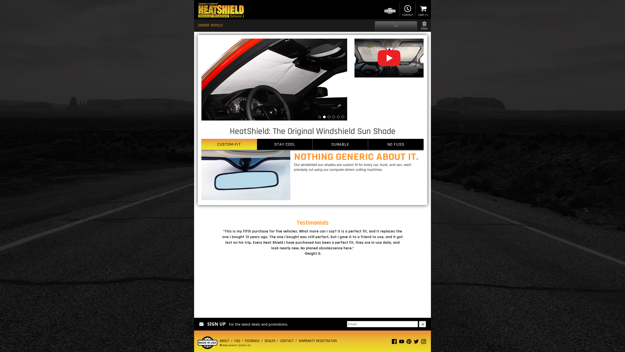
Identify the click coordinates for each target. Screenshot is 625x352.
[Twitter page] (416, 342)
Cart (423, 15)
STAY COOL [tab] (284, 144)
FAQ (237, 341)
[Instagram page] (423, 342)
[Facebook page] (394, 342)
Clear (424, 28)
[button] (212, 80)
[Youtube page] (401, 342)
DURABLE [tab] (340, 144)
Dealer (270, 341)
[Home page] (221, 10)
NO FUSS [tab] (395, 144)
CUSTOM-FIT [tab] (229, 144)
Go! (396, 26)
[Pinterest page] (408, 342)
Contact (407, 15)
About (224, 341)
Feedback (252, 341)
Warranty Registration (318, 341)
